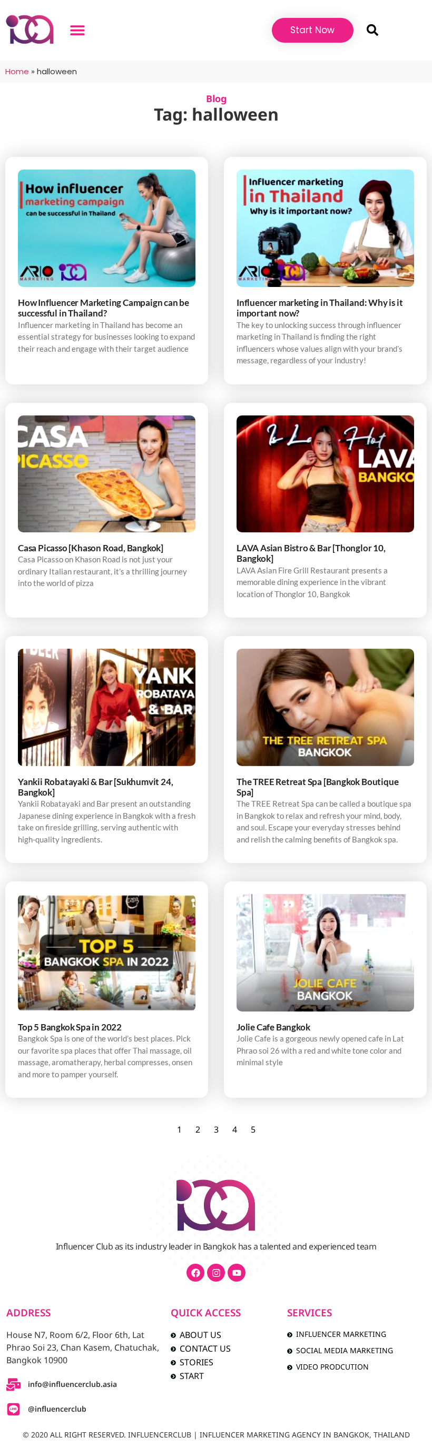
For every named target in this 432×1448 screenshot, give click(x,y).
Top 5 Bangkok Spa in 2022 (70, 1027)
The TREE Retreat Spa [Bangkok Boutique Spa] (317, 787)
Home (17, 71)
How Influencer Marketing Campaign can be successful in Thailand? (103, 308)
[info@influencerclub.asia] (13, 1384)
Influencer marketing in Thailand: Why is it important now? (319, 308)
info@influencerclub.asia (72, 1384)
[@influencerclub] (13, 1409)
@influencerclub (57, 1409)
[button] (78, 30)
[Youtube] (237, 1273)
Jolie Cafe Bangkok (273, 1027)
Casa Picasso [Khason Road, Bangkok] (90, 547)
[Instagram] (216, 1273)
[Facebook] (195, 1273)
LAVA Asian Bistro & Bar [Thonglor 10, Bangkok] (311, 553)
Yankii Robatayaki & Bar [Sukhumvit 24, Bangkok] (95, 787)
